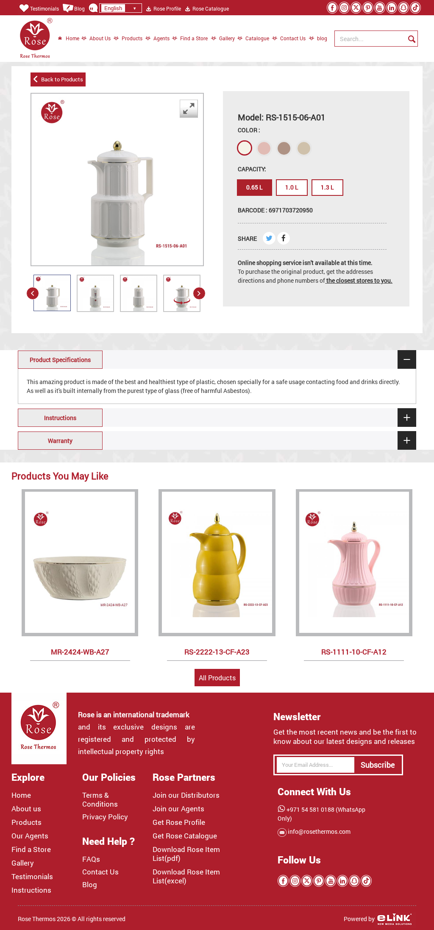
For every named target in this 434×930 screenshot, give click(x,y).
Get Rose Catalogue (185, 836)
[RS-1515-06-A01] (52, 293)
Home (72, 38)
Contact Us (293, 38)
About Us (100, 38)
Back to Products (61, 79)
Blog (79, 8)
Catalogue (257, 38)
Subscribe (378, 765)
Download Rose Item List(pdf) (186, 854)
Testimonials (44, 8)
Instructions (31, 890)
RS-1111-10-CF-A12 (354, 652)
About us (26, 808)
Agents (161, 38)
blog (318, 38)
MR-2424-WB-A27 (80, 652)
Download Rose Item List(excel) (186, 876)
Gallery (227, 38)
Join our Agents (178, 808)
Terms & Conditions (100, 800)
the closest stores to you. (358, 280)
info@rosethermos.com (319, 831)
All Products (217, 677)
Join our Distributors (186, 795)
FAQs (91, 859)
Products (132, 38)
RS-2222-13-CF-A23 (217, 652)
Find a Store (194, 38)
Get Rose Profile (179, 822)
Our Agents (29, 836)
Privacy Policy (105, 816)
